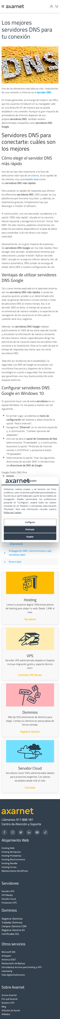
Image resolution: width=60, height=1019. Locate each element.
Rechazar (29, 529)
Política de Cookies (12, 512)
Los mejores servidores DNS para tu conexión (27, 29)
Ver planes (30, 619)
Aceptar (30, 536)
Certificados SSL (10, 933)
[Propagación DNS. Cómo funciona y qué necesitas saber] (4, 552)
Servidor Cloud (9, 899)
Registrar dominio (30, 731)
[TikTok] (45, 832)
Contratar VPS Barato (30, 675)
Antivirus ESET (9, 959)
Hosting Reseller (10, 863)
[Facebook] (4, 832)
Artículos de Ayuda (11, 1010)
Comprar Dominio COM (14, 926)
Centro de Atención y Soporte (21, 824)
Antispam (6, 956)
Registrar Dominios (12, 918)
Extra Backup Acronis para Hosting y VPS (22, 967)
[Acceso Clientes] (51, 6)
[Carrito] (56, 6)
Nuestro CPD (8, 1003)
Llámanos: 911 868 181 (17, 819)
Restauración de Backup (13, 963)
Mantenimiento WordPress (15, 871)
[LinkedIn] (29, 832)
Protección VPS (9, 902)
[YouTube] (37, 832)
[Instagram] (13, 832)
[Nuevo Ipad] (4, 561)
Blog (4, 1006)
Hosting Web (8, 848)
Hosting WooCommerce (13, 859)
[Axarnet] (15, 6)
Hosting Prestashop (11, 855)
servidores (33, 175)
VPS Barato (7, 895)
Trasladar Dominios (12, 922)
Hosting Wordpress (11, 852)
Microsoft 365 (8, 952)
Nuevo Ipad (15, 561)
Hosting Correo (9, 867)
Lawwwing (7, 971)
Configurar (30, 522)
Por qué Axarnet (9, 999)
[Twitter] (21, 832)
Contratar (30, 787)
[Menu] (3, 6)
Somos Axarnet (9, 995)
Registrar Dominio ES (13, 930)
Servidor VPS (8, 891)
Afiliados (6, 1014)
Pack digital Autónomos (13, 975)
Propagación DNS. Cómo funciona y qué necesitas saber (30, 552)
